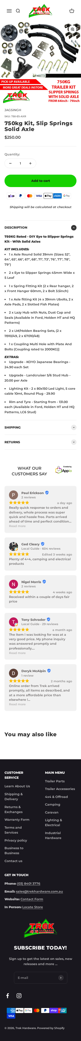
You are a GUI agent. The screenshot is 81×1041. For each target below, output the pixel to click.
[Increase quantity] (30, 163)
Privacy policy (15, 840)
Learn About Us (17, 786)
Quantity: (12, 154)
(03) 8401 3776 (28, 884)
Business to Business (13, 850)
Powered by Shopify (51, 1028)
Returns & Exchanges (13, 809)
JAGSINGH (12, 110)
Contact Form (31, 899)
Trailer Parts (55, 781)
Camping (52, 804)
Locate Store (32, 907)
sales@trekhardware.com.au (39, 891)
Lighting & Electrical (53, 822)
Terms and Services (13, 830)
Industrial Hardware (53, 835)
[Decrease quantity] (10, 163)
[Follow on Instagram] (19, 996)
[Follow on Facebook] (7, 996)
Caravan (51, 812)
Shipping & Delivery (13, 796)
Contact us (13, 861)
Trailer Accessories (60, 789)
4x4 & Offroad (56, 797)
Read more (17, 526)
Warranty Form (16, 820)
